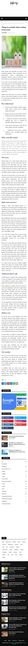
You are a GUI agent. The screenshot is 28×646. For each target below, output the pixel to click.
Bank (19, 542)
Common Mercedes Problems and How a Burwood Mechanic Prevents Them (17, 626)
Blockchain (14, 464)
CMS (21, 544)
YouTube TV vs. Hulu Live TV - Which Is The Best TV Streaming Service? (17, 444)
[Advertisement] (14, 16)
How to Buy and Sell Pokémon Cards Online (16, 437)
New (6, 23)
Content (17, 547)
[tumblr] (8, 428)
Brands (16, 544)
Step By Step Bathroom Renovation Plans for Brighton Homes (17, 618)
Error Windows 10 (14, 468)
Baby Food (8, 542)
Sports (14, 486)
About (9, 640)
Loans (14, 483)
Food (20, 552)
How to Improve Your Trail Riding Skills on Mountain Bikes (17, 594)
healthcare (14, 501)
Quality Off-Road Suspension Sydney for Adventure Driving (16, 583)
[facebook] (8, 417)
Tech (14, 488)
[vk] (8, 424)
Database (16, 549)
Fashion (15, 552)
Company (12, 547)
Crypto (10, 549)
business (14, 493)
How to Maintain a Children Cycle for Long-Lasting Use (17, 601)
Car (7, 547)
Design (21, 549)
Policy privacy (21, 640)
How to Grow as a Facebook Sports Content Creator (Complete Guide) (17, 607)
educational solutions (14, 498)
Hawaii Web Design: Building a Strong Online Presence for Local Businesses (17, 577)
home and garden (14, 503)
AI (14, 461)
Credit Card (4, 549)
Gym (12, 554)
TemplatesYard (12, 642)
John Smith (4, 32)
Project (20, 554)
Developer (4, 552)
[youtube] (20, 424)
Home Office (14, 478)
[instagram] (20, 421)
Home (3, 23)
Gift (8, 554)
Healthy (14, 473)
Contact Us (14, 640)
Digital (10, 552)
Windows (14, 491)
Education (14, 466)
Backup (14, 542)
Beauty (23, 542)
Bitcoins (4, 544)
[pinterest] (8, 421)
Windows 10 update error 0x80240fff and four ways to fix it (17, 451)
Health (14, 471)
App (3, 542)
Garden (4, 554)
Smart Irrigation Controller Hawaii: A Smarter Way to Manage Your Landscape (17, 569)
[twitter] (20, 417)
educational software (14, 496)
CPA (3, 547)
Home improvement (14, 481)
